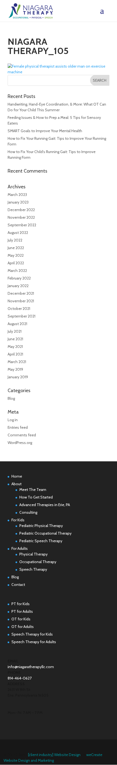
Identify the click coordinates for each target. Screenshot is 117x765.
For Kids (17, 520)
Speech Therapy (33, 569)
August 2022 (18, 232)
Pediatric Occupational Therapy (45, 533)
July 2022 (15, 240)
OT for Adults (22, 626)
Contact (18, 584)
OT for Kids (20, 619)
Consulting (28, 512)
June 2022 (16, 247)
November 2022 (21, 217)
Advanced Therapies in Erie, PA (44, 504)
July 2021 (14, 331)
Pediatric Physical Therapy (41, 525)
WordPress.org (20, 442)
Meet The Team (32, 489)
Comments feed (22, 435)
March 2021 (17, 361)
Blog (11, 398)
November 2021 (21, 301)
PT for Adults (22, 611)
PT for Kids (20, 603)
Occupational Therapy (37, 561)
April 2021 (15, 354)
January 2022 (18, 285)
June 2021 (15, 339)
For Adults (19, 548)
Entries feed (18, 427)
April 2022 (16, 263)
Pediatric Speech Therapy (40, 540)
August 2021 (17, 323)
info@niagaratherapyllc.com (31, 666)
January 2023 (18, 202)
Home (16, 476)
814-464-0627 (20, 678)
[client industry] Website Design (54, 754)
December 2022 (21, 209)
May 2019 (15, 369)
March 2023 (17, 194)
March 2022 (17, 270)
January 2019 (18, 376)
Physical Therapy (33, 554)
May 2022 (16, 255)
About (16, 483)
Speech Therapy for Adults (33, 641)
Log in (13, 419)
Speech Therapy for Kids (32, 634)
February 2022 (19, 278)
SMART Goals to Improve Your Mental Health (45, 130)
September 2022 (22, 225)
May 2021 (15, 346)
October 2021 (19, 308)
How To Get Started (36, 497)
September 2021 (21, 316)
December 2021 (21, 293)
